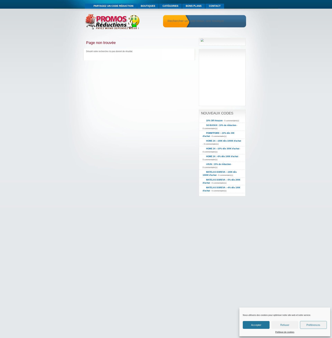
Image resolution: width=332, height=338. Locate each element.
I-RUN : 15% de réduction (218, 164)
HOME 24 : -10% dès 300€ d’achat (222, 148)
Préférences (313, 324)
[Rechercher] (239, 21)
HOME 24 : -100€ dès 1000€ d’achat (223, 141)
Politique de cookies (284, 332)
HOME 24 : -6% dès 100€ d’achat (222, 156)
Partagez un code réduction (113, 5)
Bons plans (193, 5)
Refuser (284, 324)
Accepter (256, 324)
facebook (244, 4)
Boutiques (148, 5)
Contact (215, 5)
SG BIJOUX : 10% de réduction (221, 125)
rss (239, 4)
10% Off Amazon (214, 120)
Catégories (170, 5)
